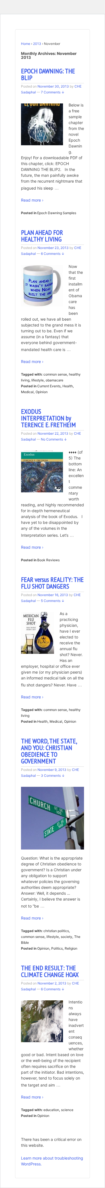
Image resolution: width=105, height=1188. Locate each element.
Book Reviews (48, 560)
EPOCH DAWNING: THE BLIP (48, 74)
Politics (57, 948)
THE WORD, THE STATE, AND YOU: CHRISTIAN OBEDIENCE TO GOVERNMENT (49, 751)
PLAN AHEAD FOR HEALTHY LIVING (42, 235)
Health (67, 386)
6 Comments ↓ (52, 253)
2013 (37, 44)
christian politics (56, 931)
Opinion (42, 392)
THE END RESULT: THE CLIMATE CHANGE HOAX (50, 971)
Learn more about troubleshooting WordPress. (52, 1161)
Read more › (32, 200)
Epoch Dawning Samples (56, 213)
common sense (55, 374)
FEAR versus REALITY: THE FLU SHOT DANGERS (52, 583)
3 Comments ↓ (53, 775)
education (51, 1110)
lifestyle (37, 380)
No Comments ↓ (54, 439)
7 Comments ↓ (52, 92)
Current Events (48, 386)
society (66, 937)
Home (25, 44)
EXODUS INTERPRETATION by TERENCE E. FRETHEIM (48, 418)
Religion (71, 948)
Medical (27, 392)
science (67, 1110)
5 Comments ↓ (52, 601)
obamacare (54, 380)
